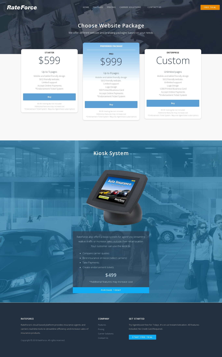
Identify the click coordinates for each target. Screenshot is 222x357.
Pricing (111, 7)
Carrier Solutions (130, 7)
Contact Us (154, 7)
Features (98, 7)
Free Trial (210, 7)
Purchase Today (111, 290)
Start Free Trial (142, 337)
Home (86, 7)
